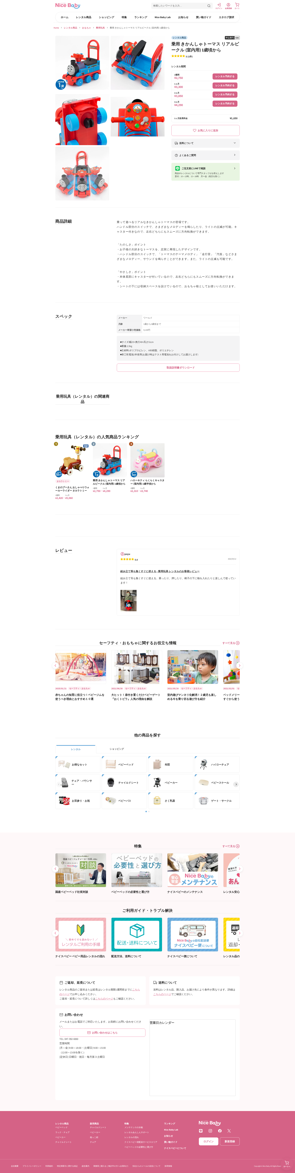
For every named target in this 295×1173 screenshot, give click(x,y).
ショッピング (106, 17)
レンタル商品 (83, 17)
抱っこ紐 (94, 1137)
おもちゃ (86, 27)
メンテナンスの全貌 (133, 1127)
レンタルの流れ (131, 1137)
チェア (93, 1142)
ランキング (140, 17)
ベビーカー (60, 1137)
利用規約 (49, 1166)
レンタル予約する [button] (225, 76)
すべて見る (228, 643)
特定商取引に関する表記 (67, 1166)
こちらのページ (104, 998)
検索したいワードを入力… (167, 5)
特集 (124, 17)
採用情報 (168, 1166)
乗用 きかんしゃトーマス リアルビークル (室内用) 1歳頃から (109, 482)
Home (56, 27)
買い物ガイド (203, 17)
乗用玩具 (100, 27)
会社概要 (14, 1166)
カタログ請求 (226, 17)
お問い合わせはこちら (105, 1032)
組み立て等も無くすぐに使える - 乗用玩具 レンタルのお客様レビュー (160, 571)
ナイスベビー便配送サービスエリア (140, 1142)
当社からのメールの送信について (146, 1166)
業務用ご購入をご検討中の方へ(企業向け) (110, 1166)
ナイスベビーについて (175, 1148)
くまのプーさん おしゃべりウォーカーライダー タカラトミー (72, 489)
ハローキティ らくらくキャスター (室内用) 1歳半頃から (147, 482)
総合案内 (85, 1166)
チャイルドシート (63, 1142)
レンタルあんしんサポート (136, 1132)
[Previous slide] (55, 665)
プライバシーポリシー (32, 1166)
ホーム (64, 17)
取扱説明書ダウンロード (181, 367)
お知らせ (183, 17)
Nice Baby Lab (163, 17)
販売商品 (94, 1123)
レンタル (76, 749)
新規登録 (230, 1141)
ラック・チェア (62, 1132)
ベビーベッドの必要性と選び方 (138, 1147)
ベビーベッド (61, 1127)
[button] (182, 6)
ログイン (208, 1141)
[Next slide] (239, 665)
